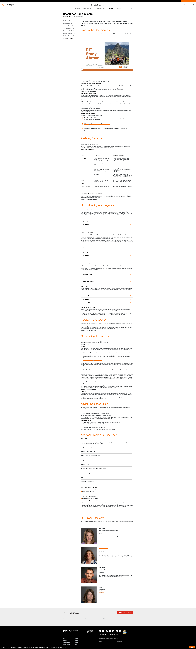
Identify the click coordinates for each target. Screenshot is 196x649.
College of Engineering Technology (88, 451)
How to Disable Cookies (62, 647)
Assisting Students (67, 23)
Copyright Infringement (120, 642)
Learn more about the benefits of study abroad (90, 37)
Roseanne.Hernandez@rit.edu (86, 111)
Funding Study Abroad (68, 28)
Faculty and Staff (23, 1)
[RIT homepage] (8, 5)
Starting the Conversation (69, 21)
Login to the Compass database (92, 128)
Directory (189, 4)
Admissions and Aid (66, 644)
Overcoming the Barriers (69, 31)
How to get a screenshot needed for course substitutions (93, 426)
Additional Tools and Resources (71, 36)
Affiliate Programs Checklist (88, 491)
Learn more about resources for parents (88, 389)
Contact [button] (118, 8)
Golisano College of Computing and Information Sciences (93, 468)
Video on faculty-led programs (87, 244)
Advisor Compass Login (69, 33)
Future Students (5, 1)
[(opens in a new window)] (100, 631)
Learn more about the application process (89, 199)
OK (192, 647)
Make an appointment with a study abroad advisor (97, 124)
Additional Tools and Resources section (88, 108)
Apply (191, 1)
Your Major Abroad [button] (87, 8)
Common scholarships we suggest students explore (92, 360)
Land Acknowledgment (102, 640)
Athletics (76, 642)
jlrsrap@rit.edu (101, 533)
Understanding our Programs (70, 26)
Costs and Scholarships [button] (100, 8)
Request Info (184, 1)
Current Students (11, 1)
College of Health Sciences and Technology (90, 455)
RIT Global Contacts (68, 38)
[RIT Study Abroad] (71, 612)
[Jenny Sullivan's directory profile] (89, 536)
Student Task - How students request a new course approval (94, 427)
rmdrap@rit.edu (107, 429)
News (185, 4)
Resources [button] (111, 8)
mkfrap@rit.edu (101, 592)
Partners (32, 1)
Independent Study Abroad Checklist (90, 498)
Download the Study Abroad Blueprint (88, 91)
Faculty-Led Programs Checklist (89, 496)
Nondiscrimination (119, 641)
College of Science (85, 464)
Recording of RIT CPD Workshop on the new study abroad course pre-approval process (99, 422)
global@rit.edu (89, 614)
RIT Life (76, 640)
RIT (63, 16)
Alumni (28, 1)
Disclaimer (100, 641)
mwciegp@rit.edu (101, 572)
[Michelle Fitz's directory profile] (89, 594)
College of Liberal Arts (86, 460)
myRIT (193, 4)
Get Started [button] (77, 8)
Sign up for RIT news (114, 634)
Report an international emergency (125, 612)
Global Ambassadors (116, 369)
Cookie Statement (54, 647)
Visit (188, 1)
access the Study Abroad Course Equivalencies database (100, 417)
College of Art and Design (86, 447)
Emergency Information (102, 642)
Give (193, 1)
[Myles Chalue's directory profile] (89, 575)
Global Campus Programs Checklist (90, 494)
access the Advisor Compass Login (91, 415)
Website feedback (103, 634)
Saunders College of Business (87, 481)
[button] (132, 8)
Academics (65, 640)
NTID (82, 477)
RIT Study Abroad (98, 4)
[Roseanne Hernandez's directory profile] (89, 555)
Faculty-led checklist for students (87, 247)
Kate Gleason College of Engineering (89, 473)
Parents (17, 1)
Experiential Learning (66, 642)
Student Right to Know (120, 640)
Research (76, 638)
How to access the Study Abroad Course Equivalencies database (95, 423)
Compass (97, 159)
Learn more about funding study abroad (88, 330)
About (64, 638)
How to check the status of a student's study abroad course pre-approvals (96, 424)
